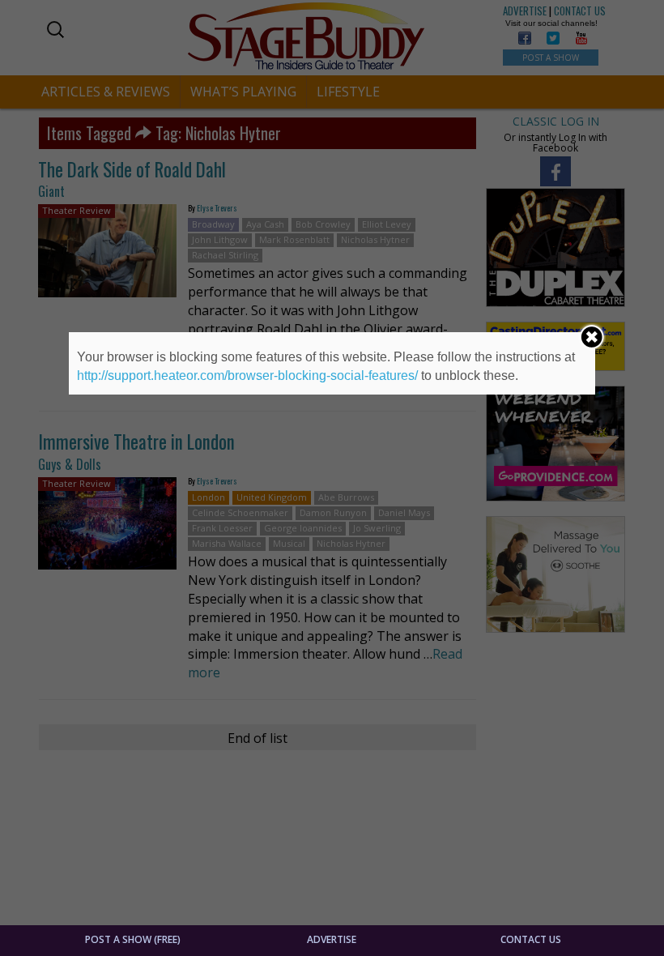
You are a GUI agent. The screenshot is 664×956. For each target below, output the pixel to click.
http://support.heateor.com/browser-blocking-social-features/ (247, 375)
